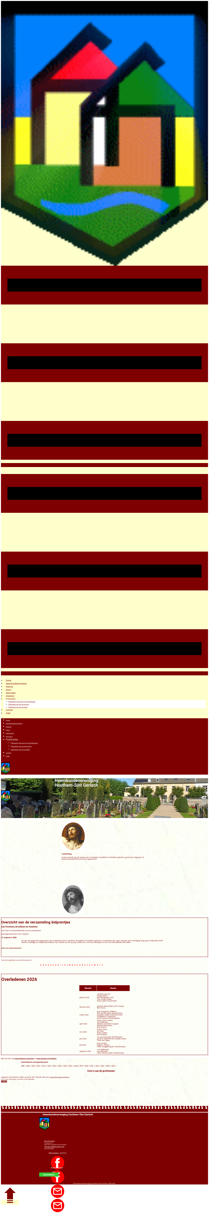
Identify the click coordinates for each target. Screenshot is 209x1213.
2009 (28, 1066)
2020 (86, 1066)
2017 (70, 1066)
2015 (60, 1066)
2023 (102, 1066)
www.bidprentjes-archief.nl (59, 1077)
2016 (65, 1066)
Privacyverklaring (57, 1167)
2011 (38, 1066)
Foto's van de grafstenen (101, 1070)
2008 (22, 1066)
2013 (49, 1066)
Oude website (49, 1174)
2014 (54, 1066)
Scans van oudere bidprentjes (11, 948)
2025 (113, 1066)
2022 (97, 1066)
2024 (107, 1066)
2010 (33, 1066)
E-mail (4, 1081)
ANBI (53, 1172)
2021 (91, 1066)
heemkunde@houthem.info (54, 1147)
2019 (81, 1066)
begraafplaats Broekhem (46, 1059)
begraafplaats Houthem (24, 1059)
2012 (44, 1066)
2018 (76, 1066)
